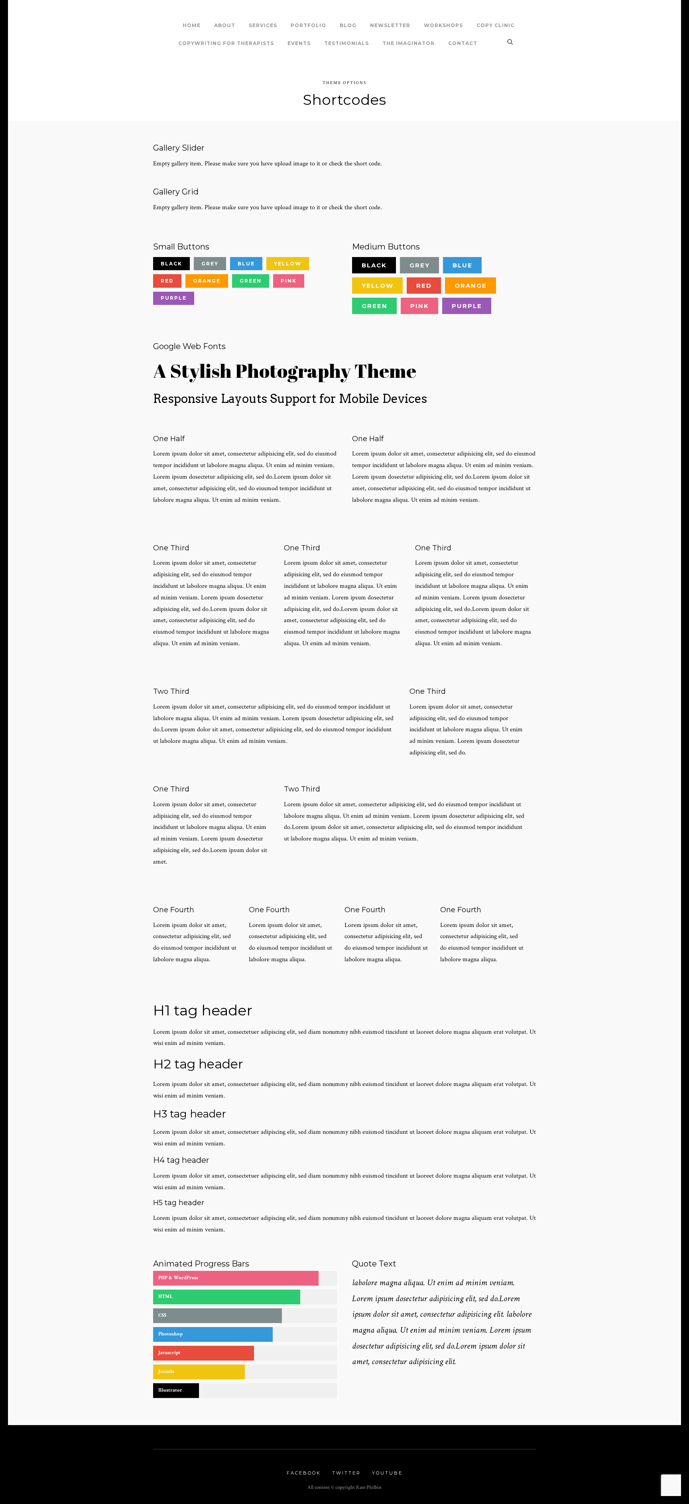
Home (192, 25)
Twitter (346, 1473)
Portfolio (308, 25)
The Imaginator (408, 43)
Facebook (304, 1473)
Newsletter (390, 25)
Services (263, 25)
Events (299, 43)
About (224, 25)
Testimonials (346, 43)
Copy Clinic (495, 25)
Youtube (387, 1473)
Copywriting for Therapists (226, 43)
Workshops (443, 25)
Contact (462, 43)
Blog (348, 25)
